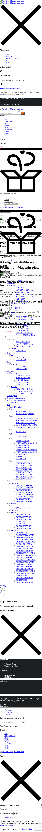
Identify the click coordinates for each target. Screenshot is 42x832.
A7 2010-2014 (21, 432)
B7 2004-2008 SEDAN (24, 465)
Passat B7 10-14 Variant (24, 297)
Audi (8, 405)
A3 (12, 438)
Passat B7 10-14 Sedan (24, 295)
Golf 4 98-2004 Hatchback (25, 335)
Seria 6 (13, 504)
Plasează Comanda (11, 58)
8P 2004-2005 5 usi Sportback (26, 450)
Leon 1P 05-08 (21, 360)
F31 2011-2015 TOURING (25, 548)
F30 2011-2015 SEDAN (24, 544)
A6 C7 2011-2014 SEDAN (25, 423)
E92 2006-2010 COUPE (24, 578)
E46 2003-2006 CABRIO (25, 562)
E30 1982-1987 (21, 575)
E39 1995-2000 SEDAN (24, 499)
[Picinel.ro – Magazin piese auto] (12, 2)
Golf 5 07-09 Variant (23, 328)
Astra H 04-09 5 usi (23, 342)
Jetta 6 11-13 (15, 308)
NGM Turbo (8, 677)
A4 (12, 461)
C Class (14, 373)
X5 (12, 506)
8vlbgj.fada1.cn (9, 121)
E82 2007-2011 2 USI (23, 515)
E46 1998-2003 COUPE (24, 551)
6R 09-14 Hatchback (18, 304)
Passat (13, 286)
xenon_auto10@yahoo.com (10, 88)
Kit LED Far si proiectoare (16, 400)
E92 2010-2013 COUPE (24, 582)
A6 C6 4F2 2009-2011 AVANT (27, 418)
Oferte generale (5, 212)
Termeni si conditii (11, 666)
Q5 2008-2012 (21, 436)
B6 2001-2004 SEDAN (24, 477)
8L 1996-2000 (21, 456)
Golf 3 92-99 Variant (23, 324)
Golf (12, 315)
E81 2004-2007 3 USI (23, 526)
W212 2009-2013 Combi (24, 393)
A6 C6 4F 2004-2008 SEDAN (27, 425)
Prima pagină (9, 260)
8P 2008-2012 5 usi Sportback (26, 452)
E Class (14, 387)
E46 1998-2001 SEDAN (24, 564)
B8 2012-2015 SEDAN (24, 474)
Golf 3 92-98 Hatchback (24, 333)
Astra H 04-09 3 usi (23, 346)
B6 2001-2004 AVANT (24, 479)
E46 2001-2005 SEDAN (24, 557)
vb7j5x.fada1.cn (10, 127)
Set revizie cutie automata (16, 398)
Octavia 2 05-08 (21, 369)
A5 (12, 409)
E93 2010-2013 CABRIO (25, 540)
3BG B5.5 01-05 (22, 301)
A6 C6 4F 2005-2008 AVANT (26, 427)
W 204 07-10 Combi (23, 384)
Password (4, 809)
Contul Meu (8, 56)
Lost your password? (7, 817)
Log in (16, 813)
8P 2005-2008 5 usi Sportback (26, 443)
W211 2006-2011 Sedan (24, 391)
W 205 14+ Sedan (22, 380)
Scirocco (14, 310)
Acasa (6, 54)
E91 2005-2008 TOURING (26, 571)
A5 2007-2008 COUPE (24, 411)
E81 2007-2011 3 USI (23, 528)
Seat (8, 353)
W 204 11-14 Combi (23, 378)
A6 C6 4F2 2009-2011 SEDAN (27, 420)
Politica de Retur (10, 664)
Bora (13, 313)
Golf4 (6, 134)
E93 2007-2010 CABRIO (25, 535)
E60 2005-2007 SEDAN (24, 488)
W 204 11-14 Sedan (23, 375)
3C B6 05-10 (20, 288)
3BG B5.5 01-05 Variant (24, 290)
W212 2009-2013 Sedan (24, 389)
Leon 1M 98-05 (21, 357)
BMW (9, 481)
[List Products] (4, 592)
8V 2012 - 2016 (21, 454)
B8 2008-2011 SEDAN (24, 470)
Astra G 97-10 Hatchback (25, 344)
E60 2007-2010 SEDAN (24, 490)
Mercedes (10, 371)
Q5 (12, 434)
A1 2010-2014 (16, 407)
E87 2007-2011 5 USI (23, 519)
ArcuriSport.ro (9, 675)
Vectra (13, 348)
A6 (12, 416)
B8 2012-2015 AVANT (24, 472)
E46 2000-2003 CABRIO (25, 546)
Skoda (9, 362)
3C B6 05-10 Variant (23, 292)
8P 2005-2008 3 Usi (23, 445)
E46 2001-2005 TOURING (26, 560)
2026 (6, 123)
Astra (13, 339)
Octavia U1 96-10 (22, 366)
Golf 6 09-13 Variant (23, 330)
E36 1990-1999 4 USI (23, 533)
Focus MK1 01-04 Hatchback (17, 281)
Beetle (13, 306)
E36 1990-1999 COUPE (24, 537)
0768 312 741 (26, 99)
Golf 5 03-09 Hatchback (24, 317)
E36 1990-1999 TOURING (26, 542)
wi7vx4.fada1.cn (10, 129)
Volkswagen (11, 283)
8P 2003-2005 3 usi (22, 447)
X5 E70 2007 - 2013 (23, 508)
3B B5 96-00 (20, 299)
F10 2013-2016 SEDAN (24, 495)
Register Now (27, 829)
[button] (21, 148)
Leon (13, 355)
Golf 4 (6, 131)
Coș (5, 60)
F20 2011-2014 (21, 522)
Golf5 (6, 125)
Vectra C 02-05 (21, 351)
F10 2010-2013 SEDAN (24, 492)
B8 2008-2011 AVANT (24, 468)
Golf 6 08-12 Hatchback (24, 319)
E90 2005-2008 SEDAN (24, 566)
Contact (7, 62)
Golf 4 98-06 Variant (23, 326)
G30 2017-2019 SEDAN (25, 497)
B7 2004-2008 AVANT (24, 463)
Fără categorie (12, 396)
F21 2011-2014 (21, 524)
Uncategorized (12, 402)
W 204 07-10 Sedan (23, 382)
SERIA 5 (14, 483)
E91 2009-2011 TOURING (25, 573)
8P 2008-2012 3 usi (22, 441)
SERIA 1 (14, 513)
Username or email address (10, 805)
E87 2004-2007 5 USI (23, 517)
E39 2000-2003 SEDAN (24, 501)
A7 (12, 429)
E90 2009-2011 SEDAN (24, 569)
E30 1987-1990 (21, 580)
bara (6, 119)
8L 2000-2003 (21, 459)
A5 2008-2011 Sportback (25, 414)
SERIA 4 (14, 510)
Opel (8, 337)
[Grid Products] (1, 592)
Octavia (14, 364)
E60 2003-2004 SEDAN (24, 486)
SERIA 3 (14, 531)
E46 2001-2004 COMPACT (26, 555)
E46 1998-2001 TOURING (26, 553)
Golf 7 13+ (20, 322)
